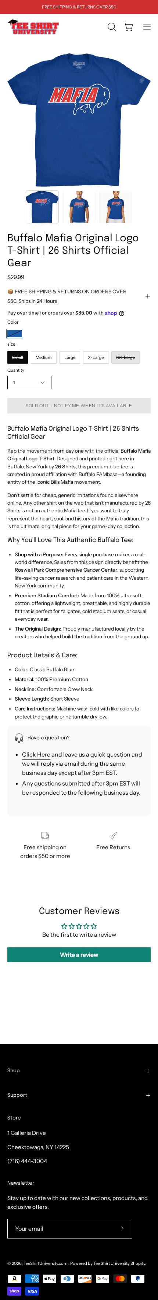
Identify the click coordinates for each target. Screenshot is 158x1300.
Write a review (79, 954)
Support (17, 1095)
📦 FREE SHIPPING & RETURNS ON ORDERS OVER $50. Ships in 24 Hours (66, 296)
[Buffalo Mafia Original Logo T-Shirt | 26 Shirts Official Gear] (42, 206)
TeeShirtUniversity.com (46, 1263)
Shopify (137, 1263)
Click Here (36, 754)
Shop (13, 1070)
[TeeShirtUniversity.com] (33, 26)
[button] (111, 27)
